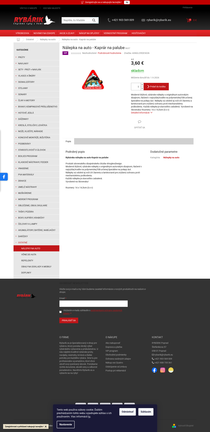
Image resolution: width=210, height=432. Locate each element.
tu (89, 416)
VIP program (112, 351)
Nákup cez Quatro (114, 362)
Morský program (28, 199)
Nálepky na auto (30, 248)
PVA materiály (26, 174)
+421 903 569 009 (163, 359)
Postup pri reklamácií (116, 370)
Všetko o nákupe (28, 8)
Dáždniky (23, 119)
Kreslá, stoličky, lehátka (32, 125)
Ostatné (22, 242)
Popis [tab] (68, 141)
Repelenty (27, 260)
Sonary (22, 94)
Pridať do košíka (158, 86)
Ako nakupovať (113, 343)
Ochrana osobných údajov (118, 359)
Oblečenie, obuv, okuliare (32, 205)
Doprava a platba (114, 347)
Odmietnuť (128, 411)
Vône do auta (28, 254)
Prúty (21, 57)
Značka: (136, 53)
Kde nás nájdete (51, 8)
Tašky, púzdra (26, 211)
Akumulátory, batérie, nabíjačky (36, 230)
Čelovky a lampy (27, 224)
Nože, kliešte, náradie (30, 131)
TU (127, 2)
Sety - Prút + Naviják (29, 69)
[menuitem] (22, 33)
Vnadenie (23, 168)
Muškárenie (25, 193)
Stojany (23, 88)
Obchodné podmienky (116, 354)
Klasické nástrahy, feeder (33, 162)
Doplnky (26, 272)
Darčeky (23, 236)
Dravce (22, 181)
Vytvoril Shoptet (186, 425)
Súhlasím (146, 411)
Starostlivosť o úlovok (32, 150)
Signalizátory (26, 82)
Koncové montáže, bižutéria (34, 137)
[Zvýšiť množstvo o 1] (142, 85)
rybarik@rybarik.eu (164, 354)
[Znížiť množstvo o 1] (142, 88)
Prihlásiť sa (69, 320)
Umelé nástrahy (27, 187)
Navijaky (23, 63)
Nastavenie (65, 424)
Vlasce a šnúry (26, 75)
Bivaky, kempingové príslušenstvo (37, 106)
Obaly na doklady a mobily (36, 266)
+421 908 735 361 (163, 362)
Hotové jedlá (26, 113)
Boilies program (27, 156)
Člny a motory (26, 100)
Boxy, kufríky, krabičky (31, 217)
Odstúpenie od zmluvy (116, 366)
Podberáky (24, 143)
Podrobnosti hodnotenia (109, 53)
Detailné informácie (140, 112)
